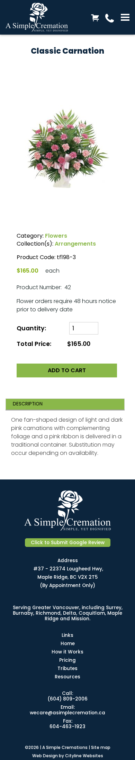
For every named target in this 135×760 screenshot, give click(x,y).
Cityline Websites (84, 756)
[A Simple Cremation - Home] (42, 17)
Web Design (45, 756)
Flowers (56, 236)
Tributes (67, 668)
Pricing (67, 660)
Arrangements (75, 244)
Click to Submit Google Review (68, 542)
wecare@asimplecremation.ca (67, 712)
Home (68, 643)
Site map (100, 747)
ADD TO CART (67, 370)
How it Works (67, 652)
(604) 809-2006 (67, 699)
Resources (67, 677)
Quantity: (32, 328)
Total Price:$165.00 (53, 344)
